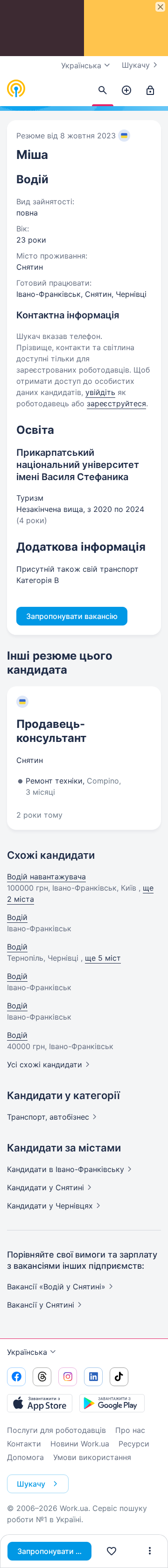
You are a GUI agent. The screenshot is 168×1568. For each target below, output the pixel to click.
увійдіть (100, 392)
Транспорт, (48, 1117)
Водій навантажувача (46, 876)
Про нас (130, 1430)
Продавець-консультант (51, 731)
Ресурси (134, 1443)
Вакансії (40, 1304)
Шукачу (136, 65)
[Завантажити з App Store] (39, 1403)
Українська (27, 1352)
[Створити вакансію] (126, 90)
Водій (17, 917)
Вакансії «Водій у (56, 1286)
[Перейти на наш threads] (42, 1376)
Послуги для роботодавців (56, 1430)
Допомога (25, 1457)
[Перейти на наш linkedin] (93, 1376)
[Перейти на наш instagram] (67, 1376)
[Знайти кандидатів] (102, 90)
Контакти (24, 1443)
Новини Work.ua (79, 1443)
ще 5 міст (103, 958)
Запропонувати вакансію (54, 1551)
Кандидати (65, 1169)
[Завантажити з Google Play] (112, 1403)
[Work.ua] (16, 88)
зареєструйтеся (116, 403)
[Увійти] (150, 90)
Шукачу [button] (31, 1484)
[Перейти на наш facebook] (16, 1376)
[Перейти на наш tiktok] (119, 1376)
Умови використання (92, 1457)
